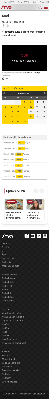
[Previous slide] (35, 191)
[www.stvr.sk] (7, 236)
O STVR (6, 309)
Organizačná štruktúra (12, 320)
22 (18, 116)
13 (5, 112)
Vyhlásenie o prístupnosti (14, 343)
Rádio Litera (8, 297)
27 (5, 121)
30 (24, 121)
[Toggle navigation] (46, 7)
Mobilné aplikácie (10, 266)
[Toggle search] (40, 7)
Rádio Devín (8, 282)
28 (12, 121)
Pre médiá (7, 366)
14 (12, 112)
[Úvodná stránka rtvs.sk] (6, 7)
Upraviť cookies (9, 381)
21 (12, 116)
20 (5, 116)
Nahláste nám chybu (33, 73)
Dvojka (5, 247)
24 (31, 116)
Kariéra (5, 328)
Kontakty (6, 378)
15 (18, 112)
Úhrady (5, 335)
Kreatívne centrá (10, 339)
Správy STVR (23, 2)
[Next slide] (42, 191)
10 (31, 107)
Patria (5, 289)
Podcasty (6, 262)
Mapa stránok (8, 359)
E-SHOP (6, 351)
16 (24, 112)
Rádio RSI (6, 293)
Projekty (6, 374)
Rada (4, 332)
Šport (4, 254)
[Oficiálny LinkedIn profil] (39, 236)
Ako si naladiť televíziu (13, 317)
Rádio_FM (7, 286)
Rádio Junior (8, 300)
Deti (34, 2)
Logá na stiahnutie (11, 363)
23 (24, 116)
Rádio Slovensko (10, 274)
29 (18, 121)
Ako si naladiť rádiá (11, 313)
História (6, 324)
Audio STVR (9, 2)
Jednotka (6, 243)
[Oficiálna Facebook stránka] (26, 236)
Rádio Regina (8, 278)
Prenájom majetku (11, 370)
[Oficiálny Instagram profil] (45, 236)
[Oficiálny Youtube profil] (33, 236)
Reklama (6, 355)
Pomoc (7, 79)
